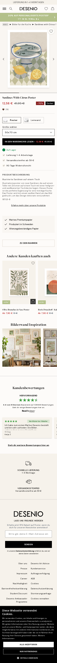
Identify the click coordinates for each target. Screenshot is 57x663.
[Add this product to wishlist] (51, 30)
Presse (24, 568)
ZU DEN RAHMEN (28, 243)
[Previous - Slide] (3, 59)
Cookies (35, 583)
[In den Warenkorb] (33, 301)
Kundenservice (38, 568)
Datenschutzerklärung (25, 551)
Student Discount (18, 593)
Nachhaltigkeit (20, 583)
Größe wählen (9, 127)
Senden (28, 544)
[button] (28, 658)
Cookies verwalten (40, 598)
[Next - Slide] (53, 59)
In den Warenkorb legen (28, 141)
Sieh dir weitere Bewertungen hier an (28, 445)
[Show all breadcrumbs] (5, 24)
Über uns (22, 563)
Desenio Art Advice (40, 563)
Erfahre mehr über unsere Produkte (28, 205)
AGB (33, 578)
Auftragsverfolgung (40, 573)
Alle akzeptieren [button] (28, 644)
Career (23, 578)
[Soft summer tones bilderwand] (21, 348)
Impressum (22, 573)
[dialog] (28, 634)
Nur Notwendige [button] (28, 651)
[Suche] (11, 8)
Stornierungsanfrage (41, 593)
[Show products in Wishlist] (46, 8)
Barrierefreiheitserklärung (14, 588)
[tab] (9, 92)
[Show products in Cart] (52, 8)
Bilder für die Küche (21, 24)
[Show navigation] (4, 8)
